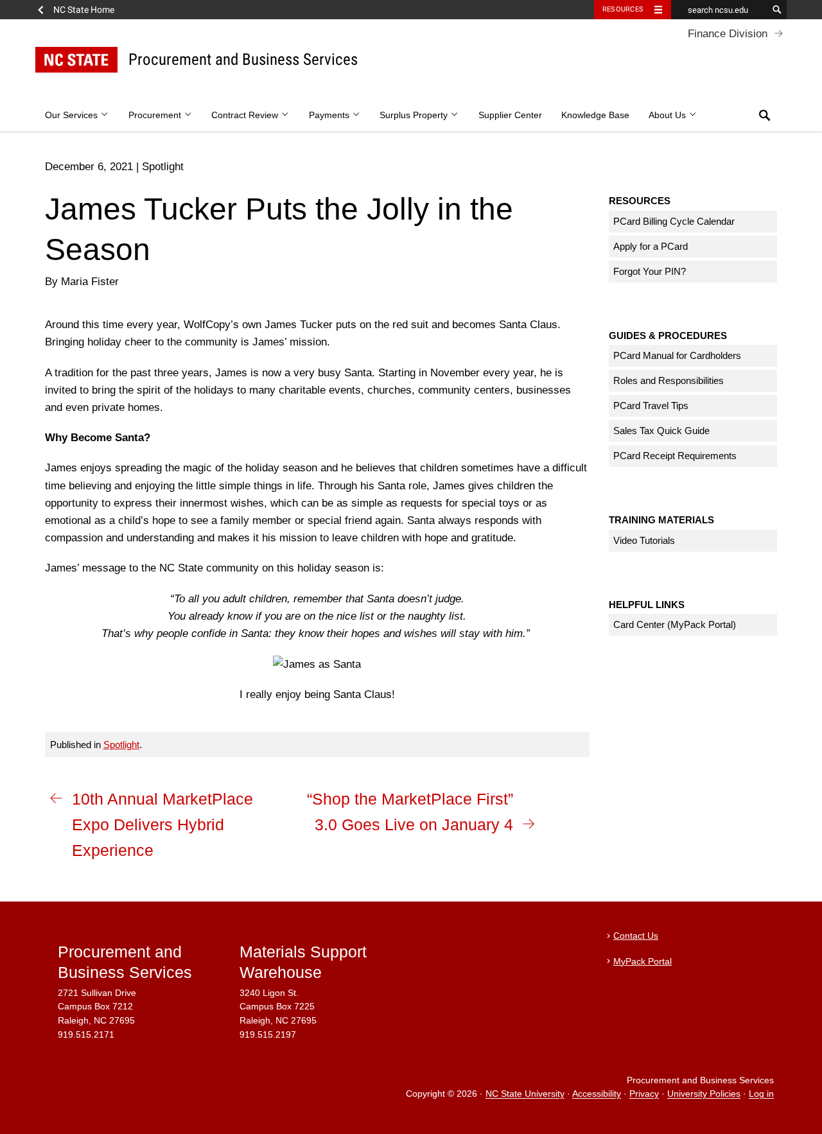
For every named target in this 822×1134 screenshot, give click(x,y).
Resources (622, 9)
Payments (330, 115)
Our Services (72, 115)
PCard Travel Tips (650, 405)
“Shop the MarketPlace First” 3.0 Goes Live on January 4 (410, 811)
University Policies (703, 1094)
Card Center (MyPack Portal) (674, 624)
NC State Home (83, 9)
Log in (761, 1094)
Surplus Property (415, 115)
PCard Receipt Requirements (675, 455)
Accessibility (596, 1094)
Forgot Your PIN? (649, 271)
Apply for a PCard (650, 246)
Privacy (644, 1094)
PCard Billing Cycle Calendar (674, 221)
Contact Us (635, 936)
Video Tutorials (644, 540)
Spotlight (121, 744)
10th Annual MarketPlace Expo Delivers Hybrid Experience (162, 824)
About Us (668, 115)
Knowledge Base (595, 115)
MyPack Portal (642, 961)
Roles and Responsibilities (668, 380)
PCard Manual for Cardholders (677, 355)
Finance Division (727, 34)
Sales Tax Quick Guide (661, 430)
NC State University (524, 1094)
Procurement (156, 115)
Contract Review (246, 115)
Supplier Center (510, 115)
